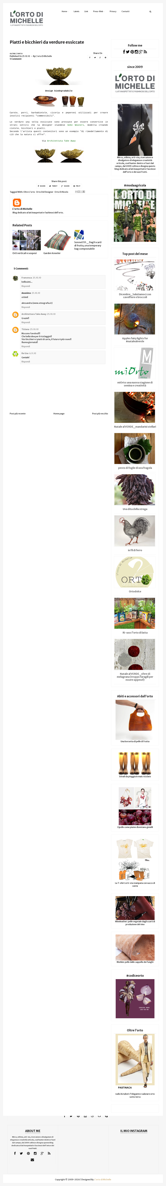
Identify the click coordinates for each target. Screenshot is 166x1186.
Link (86, 11)
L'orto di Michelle (22, 208)
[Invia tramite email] (76, 191)
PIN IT (78, 186)
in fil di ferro (135, 550)
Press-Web (98, 11)
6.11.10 (32, 353)
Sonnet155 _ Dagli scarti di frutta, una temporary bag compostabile (88, 245)
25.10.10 (37, 277)
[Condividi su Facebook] (83, 191)
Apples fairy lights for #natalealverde (135, 340)
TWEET (54, 186)
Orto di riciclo (61, 192)
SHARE (42, 186)
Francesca (27, 277)
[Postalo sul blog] (79, 191)
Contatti (125, 11)
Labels (76, 11)
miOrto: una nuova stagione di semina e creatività (135, 384)
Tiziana (25, 329)
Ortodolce (135, 591)
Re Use (25, 353)
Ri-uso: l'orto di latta (135, 632)
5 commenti (16, 59)
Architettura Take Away (34, 314)
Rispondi (26, 286)
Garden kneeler (52, 253)
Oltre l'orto (16, 53)
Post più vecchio (100, 413)
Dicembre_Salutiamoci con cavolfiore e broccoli (135, 296)
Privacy (113, 11)
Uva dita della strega (135, 509)
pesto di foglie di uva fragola (135, 467)
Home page (58, 413)
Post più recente (18, 413)
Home (64, 11)
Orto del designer (44, 192)
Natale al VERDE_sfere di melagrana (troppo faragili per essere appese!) (135, 676)
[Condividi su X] (81, 191)
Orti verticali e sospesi (24, 253)
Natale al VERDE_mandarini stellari (135, 426)
